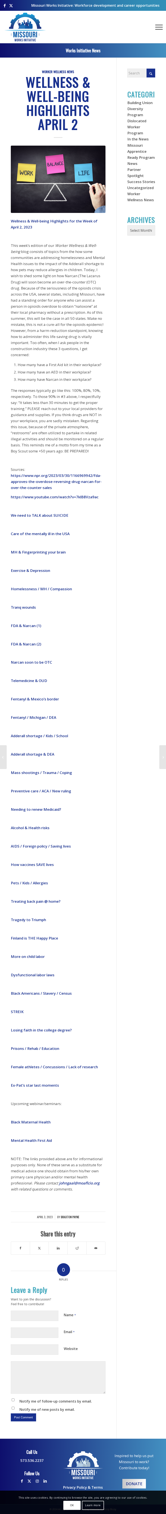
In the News (138, 139)
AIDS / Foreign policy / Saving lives (41, 846)
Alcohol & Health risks (30, 827)
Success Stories (141, 181)
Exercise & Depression (30, 570)
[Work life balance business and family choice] (58, 179)
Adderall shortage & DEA (32, 754)
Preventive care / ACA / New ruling (41, 790)
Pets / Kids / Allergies (29, 882)
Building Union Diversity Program (140, 108)
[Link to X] (11, 3)
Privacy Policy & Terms (83, 1487)
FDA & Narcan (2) (26, 644)
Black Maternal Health (31, 1122)
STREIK (17, 1011)
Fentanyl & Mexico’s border (35, 699)
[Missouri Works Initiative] (25, 27)
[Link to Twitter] (29, 1481)
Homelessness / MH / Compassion (41, 588)
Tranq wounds (23, 607)
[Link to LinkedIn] (45, 1481)
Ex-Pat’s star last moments (35, 1085)
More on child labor (28, 956)
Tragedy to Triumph (28, 919)
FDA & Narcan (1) (26, 625)
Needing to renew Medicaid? (36, 809)
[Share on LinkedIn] (58, 1248)
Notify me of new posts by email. (47, 1409)
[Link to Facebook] (4, 3)
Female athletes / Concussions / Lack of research (54, 1066)
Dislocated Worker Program (136, 126)
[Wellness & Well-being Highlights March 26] (3, 757)
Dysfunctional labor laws (32, 974)
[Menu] (158, 27)
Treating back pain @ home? (36, 901)
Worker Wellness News (58, 71)
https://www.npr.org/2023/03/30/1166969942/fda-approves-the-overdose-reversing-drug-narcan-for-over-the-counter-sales (56, 481)
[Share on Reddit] (77, 1248)
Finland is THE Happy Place (34, 938)
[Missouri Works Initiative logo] (83, 1465)
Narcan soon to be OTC (31, 662)
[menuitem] (158, 27)
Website (71, 1348)
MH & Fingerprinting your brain (38, 552)
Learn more (93, 1505)
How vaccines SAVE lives (32, 864)
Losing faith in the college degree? (41, 1030)
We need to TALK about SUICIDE (39, 515)
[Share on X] (39, 1248)
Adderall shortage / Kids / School (39, 735)
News (132, 163)
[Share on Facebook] (20, 1248)
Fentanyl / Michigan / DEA (33, 717)
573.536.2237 (32, 1460)
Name (70, 1315)
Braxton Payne (70, 1217)
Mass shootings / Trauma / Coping (41, 772)
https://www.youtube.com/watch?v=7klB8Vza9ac (55, 496)
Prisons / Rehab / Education (35, 1048)
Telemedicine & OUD (29, 680)
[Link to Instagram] (37, 1481)
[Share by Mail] (96, 1248)
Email (69, 1331)
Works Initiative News (83, 50)
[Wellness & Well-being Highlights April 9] (162, 757)
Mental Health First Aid (31, 1140)
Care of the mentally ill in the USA (40, 533)
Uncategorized (140, 187)
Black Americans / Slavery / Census (41, 993)
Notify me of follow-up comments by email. (55, 1401)
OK (72, 1505)
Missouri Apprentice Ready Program (141, 151)
